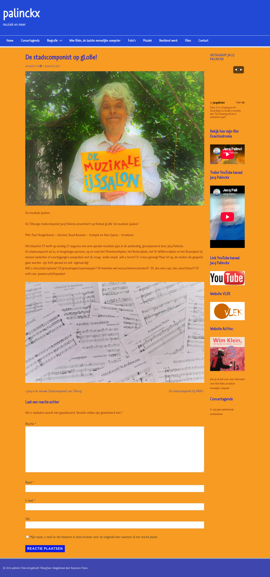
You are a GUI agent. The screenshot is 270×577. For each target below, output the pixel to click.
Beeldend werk (168, 40)
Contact (203, 40)
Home (10, 40)
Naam (28, 482)
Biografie (52, 40)
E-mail (29, 500)
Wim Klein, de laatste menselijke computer (95, 40)
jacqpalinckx (222, 102)
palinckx (21, 12)
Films (188, 40)
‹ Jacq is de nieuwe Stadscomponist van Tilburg (53, 391)
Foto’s (132, 40)
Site (27, 519)
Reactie (30, 424)
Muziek (147, 40)
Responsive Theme (79, 567)
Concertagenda (30, 40)
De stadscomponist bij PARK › (186, 391)
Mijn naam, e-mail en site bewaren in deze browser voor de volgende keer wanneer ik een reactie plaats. (94, 537)
